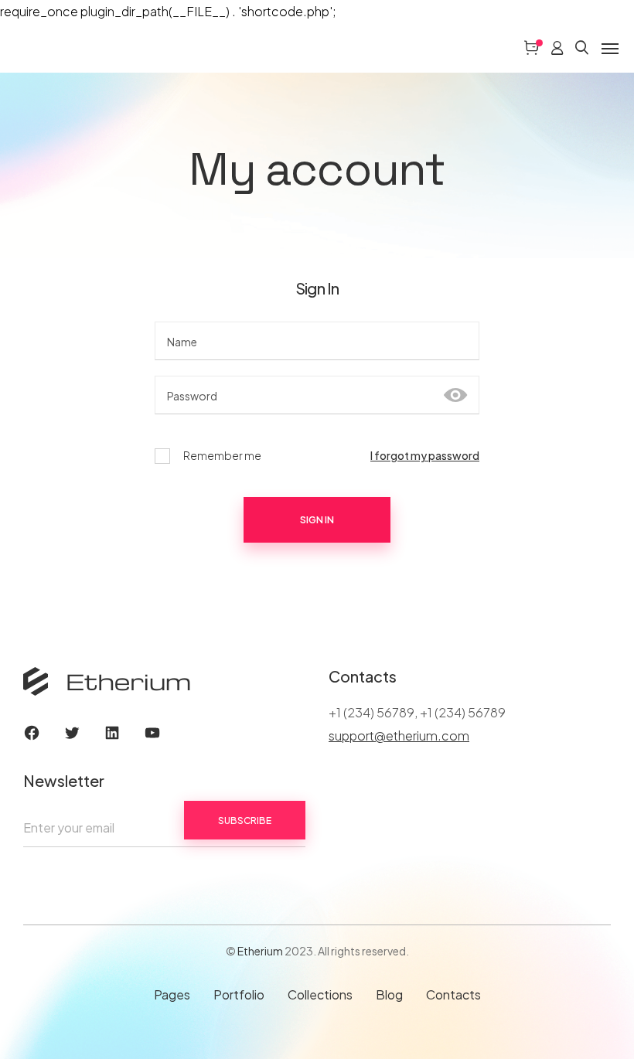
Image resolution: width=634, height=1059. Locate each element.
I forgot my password (424, 455)
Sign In (317, 520)
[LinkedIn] (112, 732)
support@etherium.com (399, 735)
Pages (172, 994)
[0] (531, 48)
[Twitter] (71, 732)
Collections (320, 994)
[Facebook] (31, 732)
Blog (389, 994)
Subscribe (244, 820)
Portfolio (238, 994)
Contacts (453, 994)
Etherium (260, 951)
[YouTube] (152, 732)
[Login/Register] (557, 48)
